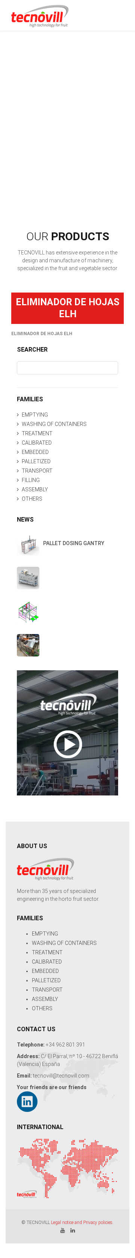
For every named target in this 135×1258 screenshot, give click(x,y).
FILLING (31, 480)
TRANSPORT (37, 471)
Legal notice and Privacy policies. (82, 1222)
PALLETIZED (36, 461)
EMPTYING (35, 415)
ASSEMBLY (35, 489)
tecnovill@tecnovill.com (61, 1076)
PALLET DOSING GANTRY (73, 543)
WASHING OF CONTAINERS (54, 424)
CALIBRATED (37, 443)
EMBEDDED (35, 452)
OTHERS (32, 499)
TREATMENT (37, 433)
